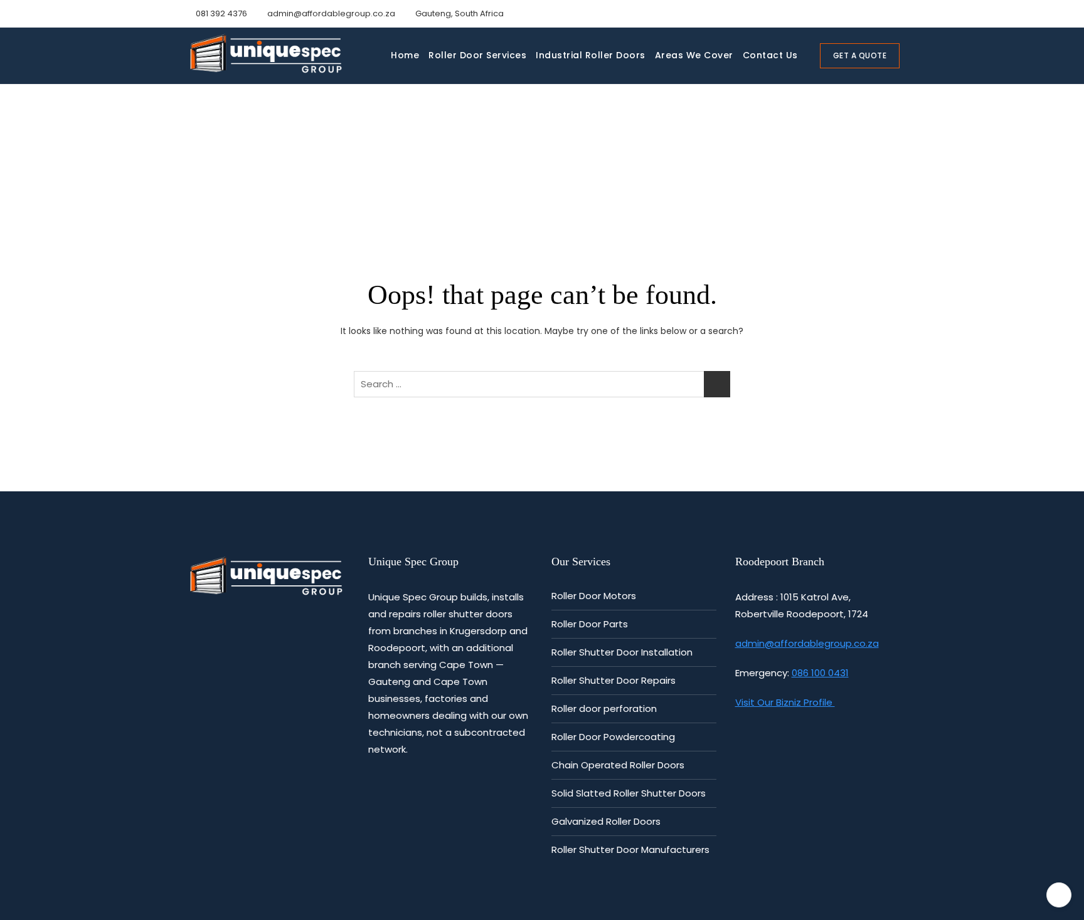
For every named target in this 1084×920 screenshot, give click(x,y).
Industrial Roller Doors (591, 55)
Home (405, 55)
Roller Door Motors (593, 595)
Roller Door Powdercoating (613, 736)
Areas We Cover (694, 55)
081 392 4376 (220, 13)
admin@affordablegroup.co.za (330, 13)
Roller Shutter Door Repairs (613, 680)
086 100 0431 (820, 672)
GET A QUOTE (860, 55)
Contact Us (770, 55)
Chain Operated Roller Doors (617, 764)
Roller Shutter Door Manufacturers (630, 849)
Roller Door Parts (589, 623)
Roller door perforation (604, 708)
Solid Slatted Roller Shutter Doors (628, 793)
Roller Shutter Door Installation (622, 652)
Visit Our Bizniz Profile (785, 702)
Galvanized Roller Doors (606, 821)
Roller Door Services (477, 55)
